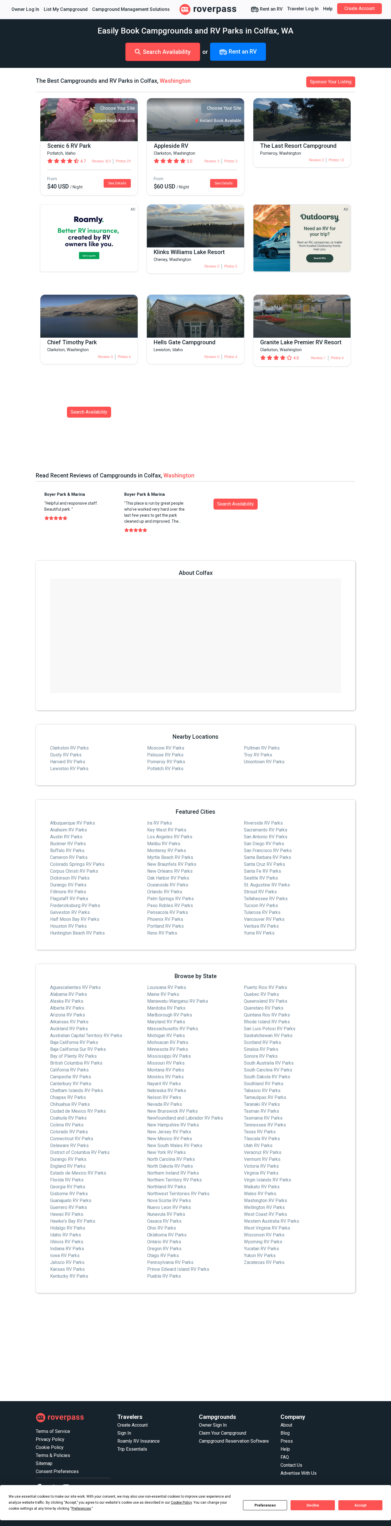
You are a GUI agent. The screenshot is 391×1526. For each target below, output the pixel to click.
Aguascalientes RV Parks (75, 987)
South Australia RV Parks (269, 1063)
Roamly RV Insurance (138, 1441)
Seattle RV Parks (261, 878)
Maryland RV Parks (166, 1021)
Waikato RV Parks (262, 1186)
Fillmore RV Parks (68, 891)
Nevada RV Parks (164, 1104)
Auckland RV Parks (69, 1028)
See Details (117, 183)
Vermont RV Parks (262, 1159)
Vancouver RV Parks (264, 919)
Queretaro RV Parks (263, 1008)
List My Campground (66, 9)
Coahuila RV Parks (68, 1118)
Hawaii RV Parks (66, 1214)
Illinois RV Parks (66, 1241)
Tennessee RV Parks (265, 1125)
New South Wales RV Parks (174, 1145)
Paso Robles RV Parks (170, 905)
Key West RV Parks (166, 830)
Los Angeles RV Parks (169, 836)
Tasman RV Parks (261, 1111)
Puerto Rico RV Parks (265, 987)
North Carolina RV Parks (171, 1159)
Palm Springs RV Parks (170, 898)
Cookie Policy (50, 1447)
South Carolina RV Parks (268, 1070)
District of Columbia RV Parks (80, 1152)
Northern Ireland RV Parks (173, 1173)
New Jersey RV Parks (169, 1131)
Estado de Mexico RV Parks (78, 1173)
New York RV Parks (166, 1152)
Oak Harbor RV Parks (168, 878)
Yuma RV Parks (259, 933)
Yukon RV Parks (260, 1255)
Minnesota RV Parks (167, 1049)
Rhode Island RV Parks (267, 1021)
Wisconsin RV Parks (264, 1235)
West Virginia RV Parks (267, 1228)
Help (328, 8)
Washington (175, 80)
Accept (360, 1505)
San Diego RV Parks (264, 843)
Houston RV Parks (68, 926)
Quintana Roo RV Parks (267, 1015)
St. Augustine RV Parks (267, 885)
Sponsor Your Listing (330, 81)
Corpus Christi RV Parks (74, 871)
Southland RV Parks (263, 1083)
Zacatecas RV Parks (264, 1262)
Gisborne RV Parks (69, 1193)
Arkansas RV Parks (69, 1021)
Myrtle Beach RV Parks (170, 857)
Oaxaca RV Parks (164, 1221)
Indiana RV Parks (67, 1248)
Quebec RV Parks (261, 994)
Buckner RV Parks (68, 843)
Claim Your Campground (222, 1433)
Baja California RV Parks (74, 1042)
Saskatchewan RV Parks (268, 1035)
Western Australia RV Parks (271, 1221)
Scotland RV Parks (262, 1042)
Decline (313, 1505)
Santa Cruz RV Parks (264, 864)
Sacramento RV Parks (265, 830)
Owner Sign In (213, 1425)
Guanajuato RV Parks (70, 1200)
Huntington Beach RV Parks (77, 933)
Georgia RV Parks (67, 1186)
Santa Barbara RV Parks (267, 857)
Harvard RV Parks (67, 761)
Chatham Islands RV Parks (76, 1090)
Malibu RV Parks (163, 843)
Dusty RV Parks (66, 755)
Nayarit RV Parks (164, 1083)
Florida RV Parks (67, 1180)
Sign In (124, 1433)
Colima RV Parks (67, 1125)
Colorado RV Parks (69, 1131)
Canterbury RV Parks (70, 1083)
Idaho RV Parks (65, 1235)
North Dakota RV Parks (170, 1166)
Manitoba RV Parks (166, 1008)
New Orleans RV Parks (170, 871)
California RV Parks (69, 1070)
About (286, 1425)
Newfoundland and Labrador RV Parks (185, 1118)
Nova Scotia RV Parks (169, 1200)
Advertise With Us (299, 1473)
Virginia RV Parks (261, 1173)
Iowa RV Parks (65, 1255)
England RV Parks (68, 1166)
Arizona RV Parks (67, 1015)
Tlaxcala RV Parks (262, 1138)
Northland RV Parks (166, 1186)
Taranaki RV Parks (262, 1104)
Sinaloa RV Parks (261, 1049)
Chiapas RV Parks (68, 1097)
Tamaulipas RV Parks (265, 1097)
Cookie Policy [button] (181, 1503)
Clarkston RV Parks (69, 748)
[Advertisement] (195, 1347)
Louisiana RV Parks (166, 987)
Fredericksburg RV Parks (75, 905)
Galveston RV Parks (70, 912)
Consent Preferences (57, 1471)
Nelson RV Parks (164, 1097)
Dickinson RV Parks (70, 878)
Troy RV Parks (258, 755)
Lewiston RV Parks (69, 768)
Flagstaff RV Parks (69, 898)
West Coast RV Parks (265, 1214)
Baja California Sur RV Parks (78, 1049)
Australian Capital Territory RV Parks (86, 1035)
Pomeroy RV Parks (166, 761)
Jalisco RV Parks (67, 1262)
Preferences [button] (81, 1509)
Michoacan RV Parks (167, 1042)
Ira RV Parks (159, 823)
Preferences (265, 1505)
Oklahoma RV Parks (167, 1235)
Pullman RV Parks (262, 748)
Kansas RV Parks (67, 1269)
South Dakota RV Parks (267, 1076)
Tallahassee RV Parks (266, 898)
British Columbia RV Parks (76, 1063)
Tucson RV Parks (261, 905)
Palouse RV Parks (165, 755)
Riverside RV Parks (263, 823)
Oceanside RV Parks (167, 885)
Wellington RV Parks (264, 1207)
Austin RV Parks (66, 836)
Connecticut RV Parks (71, 1138)
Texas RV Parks (260, 1131)
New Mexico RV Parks (169, 1138)
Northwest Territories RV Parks (178, 1193)
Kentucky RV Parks (69, 1276)
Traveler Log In (303, 8)
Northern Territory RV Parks (174, 1180)
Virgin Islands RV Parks (267, 1180)
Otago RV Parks (163, 1255)
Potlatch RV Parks (165, 768)
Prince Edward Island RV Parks (178, 1269)
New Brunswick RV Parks (172, 1111)
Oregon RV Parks (164, 1248)
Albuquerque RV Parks (72, 823)
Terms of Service (53, 1431)
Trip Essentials (132, 1449)
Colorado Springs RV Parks (77, 864)
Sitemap (44, 1463)
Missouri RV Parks (166, 1063)
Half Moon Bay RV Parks (74, 919)
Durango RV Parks (68, 885)
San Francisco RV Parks (268, 850)
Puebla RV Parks (164, 1276)
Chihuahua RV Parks (70, 1104)
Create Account (359, 8)
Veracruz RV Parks (262, 1152)
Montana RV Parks (165, 1070)
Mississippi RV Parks (169, 1056)
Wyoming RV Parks (263, 1241)
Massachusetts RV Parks (172, 1028)
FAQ (285, 1457)
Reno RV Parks (162, 933)
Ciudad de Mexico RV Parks (78, 1111)
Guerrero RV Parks (68, 1207)
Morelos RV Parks (165, 1076)
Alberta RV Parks (67, 1008)
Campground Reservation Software (234, 1441)
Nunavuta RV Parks (166, 1214)
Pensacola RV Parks (167, 912)
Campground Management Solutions (131, 9)
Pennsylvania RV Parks (170, 1262)
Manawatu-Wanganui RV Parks (177, 1001)
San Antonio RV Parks (265, 836)
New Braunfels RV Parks (171, 864)
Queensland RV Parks (265, 1001)
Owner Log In (25, 9)
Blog (285, 1433)
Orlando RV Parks (164, 891)
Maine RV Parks (163, 994)
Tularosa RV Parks (262, 912)
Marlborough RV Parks (169, 1015)
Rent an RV (271, 9)
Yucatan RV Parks (261, 1248)
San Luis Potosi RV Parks (269, 1028)
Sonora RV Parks (261, 1056)
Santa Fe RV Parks (262, 871)
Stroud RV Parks (260, 891)
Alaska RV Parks (66, 1001)
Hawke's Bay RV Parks (72, 1221)
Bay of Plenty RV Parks (73, 1056)
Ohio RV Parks (161, 1228)
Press (287, 1441)
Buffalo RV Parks (67, 850)
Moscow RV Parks (165, 748)
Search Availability (167, 51)
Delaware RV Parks (69, 1145)
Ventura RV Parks (261, 926)
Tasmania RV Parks (263, 1118)
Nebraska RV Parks (166, 1090)
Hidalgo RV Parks (67, 1228)
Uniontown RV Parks (264, 761)
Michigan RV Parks (166, 1035)
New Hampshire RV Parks (173, 1125)
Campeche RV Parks (70, 1076)
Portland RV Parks (165, 926)
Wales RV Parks (260, 1193)
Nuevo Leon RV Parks (169, 1207)
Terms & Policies (53, 1455)
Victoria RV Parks (261, 1166)
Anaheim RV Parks (68, 830)
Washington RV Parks (265, 1200)
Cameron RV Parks (69, 857)
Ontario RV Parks (164, 1241)
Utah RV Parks (258, 1145)
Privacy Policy (50, 1439)
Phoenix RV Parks (165, 919)
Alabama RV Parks (68, 994)
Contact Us (291, 1465)
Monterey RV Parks (166, 850)
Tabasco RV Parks (262, 1090)
